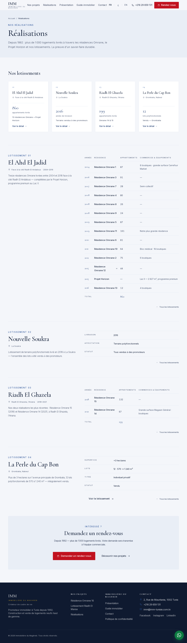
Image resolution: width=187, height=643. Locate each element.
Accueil (11, 18)
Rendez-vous (168, 5)
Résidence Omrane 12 (100, 268)
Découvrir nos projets (114, 556)
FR (110, 5)
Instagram (158, 615)
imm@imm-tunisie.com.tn (157, 609)
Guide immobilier (86, 5)
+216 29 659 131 (152, 604)
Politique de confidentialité (119, 619)
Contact (102, 5)
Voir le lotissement (99, 498)
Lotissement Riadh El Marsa (82, 608)
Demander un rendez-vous (76, 556)
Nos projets (33, 5)
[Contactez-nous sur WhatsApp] (179, 635)
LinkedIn (171, 615)
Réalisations (49, 5)
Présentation (66, 5)
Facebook (145, 615)
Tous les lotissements (169, 307)
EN (125, 5)
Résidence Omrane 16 (82, 600)
